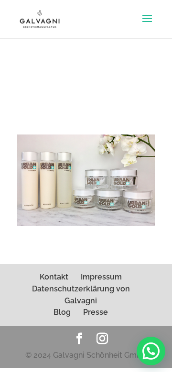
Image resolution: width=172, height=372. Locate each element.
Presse (95, 312)
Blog (62, 312)
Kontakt (54, 276)
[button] (151, 351)
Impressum (101, 276)
